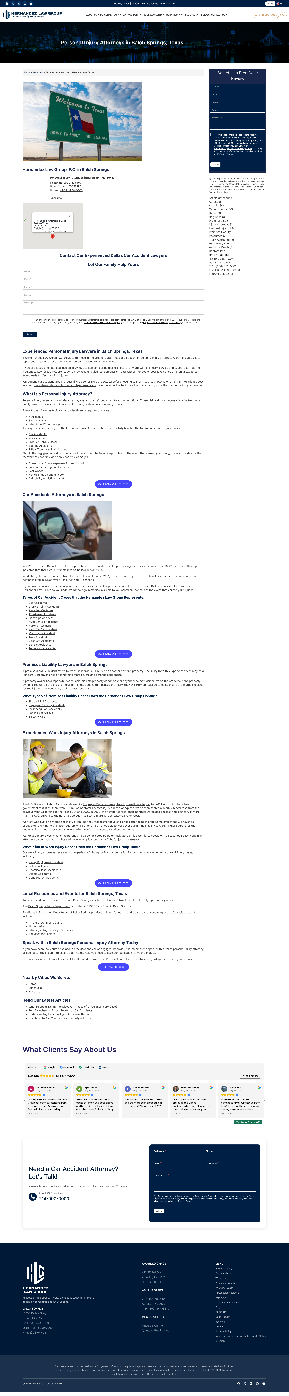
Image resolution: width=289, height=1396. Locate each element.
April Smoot (43, 1087)
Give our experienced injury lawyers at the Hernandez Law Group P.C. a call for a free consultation (85, 959)
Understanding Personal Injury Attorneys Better (59, 1014)
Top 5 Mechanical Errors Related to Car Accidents (60, 1010)
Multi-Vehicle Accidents (43, 621)
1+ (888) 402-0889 (224, 266)
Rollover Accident (40, 625)
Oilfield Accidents (40, 873)
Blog (218, 1307)
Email (158, 1163)
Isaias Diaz (187, 1087)
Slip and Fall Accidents (43, 701)
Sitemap (220, 1340)
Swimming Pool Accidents (45, 709)
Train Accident (38, 637)
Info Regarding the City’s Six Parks (51, 930)
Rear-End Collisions (41, 610)
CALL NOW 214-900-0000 (113, 484)
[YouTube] (31, 3)
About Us (91, 14)
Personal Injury (110, 14)
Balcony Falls (37, 716)
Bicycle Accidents (40, 644)
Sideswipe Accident (41, 618)
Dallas (32, 984)
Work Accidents (39, 438)
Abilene (213, 201)
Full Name (160, 1151)
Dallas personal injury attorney (184, 949)
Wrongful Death (219, 247)
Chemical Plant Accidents (45, 869)
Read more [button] (33, 1113)
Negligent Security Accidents (47, 705)
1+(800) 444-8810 (37, 1322)
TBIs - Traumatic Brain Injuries (48, 449)
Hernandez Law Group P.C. (45, 357)
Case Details (161, 1175)
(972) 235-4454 (35, 1332)
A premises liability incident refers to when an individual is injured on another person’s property (83, 671)
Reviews (205, 14)
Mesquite (34, 991)
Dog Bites (215, 217)
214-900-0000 (54, 1198)
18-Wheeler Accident (227, 1292)
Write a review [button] (250, 1075)
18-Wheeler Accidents (42, 614)
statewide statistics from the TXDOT (61, 576)
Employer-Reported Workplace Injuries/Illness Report (116, 804)
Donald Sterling (142, 1087)
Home (27, 72)
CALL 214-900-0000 (113, 966)
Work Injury (173, 14)
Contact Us (218, 14)
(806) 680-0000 (155, 1282)
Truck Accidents (152, 14)
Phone (210, 1151)
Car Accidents (38, 434)
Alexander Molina (239, 1087)
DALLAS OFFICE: (219, 255)
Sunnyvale (35, 987)
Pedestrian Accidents (42, 648)
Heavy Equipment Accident (46, 862)
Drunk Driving (217, 220)
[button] (53, 237)
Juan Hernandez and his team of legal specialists (65, 385)
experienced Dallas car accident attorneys (161, 586)
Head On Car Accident (43, 629)
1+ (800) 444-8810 (157, 1308)
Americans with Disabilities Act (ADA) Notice (240, 1336)
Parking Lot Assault (41, 712)
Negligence (36, 416)
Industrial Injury (38, 866)
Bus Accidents (38, 602)
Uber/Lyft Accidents (41, 640)
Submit (29, 334)
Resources (190, 14)
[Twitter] (244, 1383)
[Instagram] (19, 3)
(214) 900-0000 (230, 270)
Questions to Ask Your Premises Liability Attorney (60, 1018)
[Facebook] (7, 3)
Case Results (222, 1316)
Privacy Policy (223, 192)
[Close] (69, 216)
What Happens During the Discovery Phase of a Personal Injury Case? (73, 1006)
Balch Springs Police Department (49, 906)
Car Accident (131, 14)
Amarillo (214, 205)
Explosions (221, 1297)
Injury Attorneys (219, 224)
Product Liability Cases (43, 442)
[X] (13, 3)
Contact (220, 1326)
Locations (38, 72)
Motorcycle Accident (42, 633)
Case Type (212, 1163)
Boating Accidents (40, 445)
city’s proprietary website (160, 900)
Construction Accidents (44, 877)
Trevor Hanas (93, 1087)
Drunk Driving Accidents (44, 606)
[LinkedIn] (25, 3)
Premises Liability (220, 232)
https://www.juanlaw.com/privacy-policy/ (103, 322)
